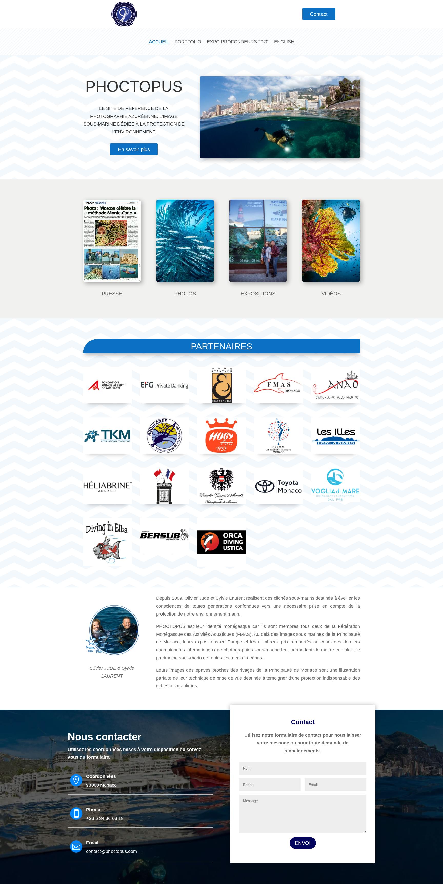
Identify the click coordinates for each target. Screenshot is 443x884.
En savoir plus (134, 149)
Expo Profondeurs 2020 (237, 41)
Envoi (303, 843)
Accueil (159, 41)
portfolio (188, 41)
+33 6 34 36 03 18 (105, 818)
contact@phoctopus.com (111, 851)
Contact (319, 14)
